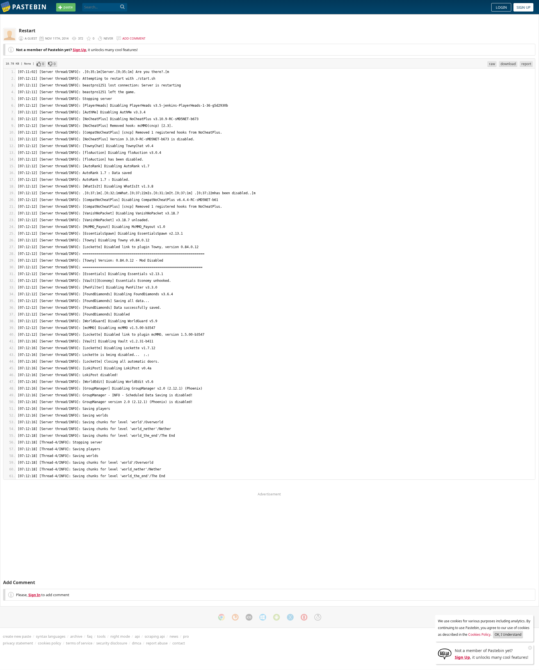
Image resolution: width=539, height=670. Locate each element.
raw (492, 63)
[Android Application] (276, 617)
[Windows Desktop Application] (262, 617)
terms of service (79, 643)
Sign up (524, 7)
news (174, 636)
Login (501, 7)
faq (89, 636)
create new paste (17, 636)
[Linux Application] (317, 617)
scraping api (155, 636)
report (526, 63)
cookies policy (49, 643)
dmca (136, 643)
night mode (120, 636)
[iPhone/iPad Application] (249, 617)
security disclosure (111, 643)
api (137, 636)
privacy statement (18, 643)
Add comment (133, 38)
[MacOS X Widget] (290, 617)
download (508, 63)
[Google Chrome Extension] (221, 617)
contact (178, 643)
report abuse (157, 643)
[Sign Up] (444, 653)
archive (76, 636)
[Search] (122, 7)
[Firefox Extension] (235, 617)
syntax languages (50, 636)
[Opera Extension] (304, 617)
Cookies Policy (479, 634)
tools (101, 636)
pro (186, 636)
